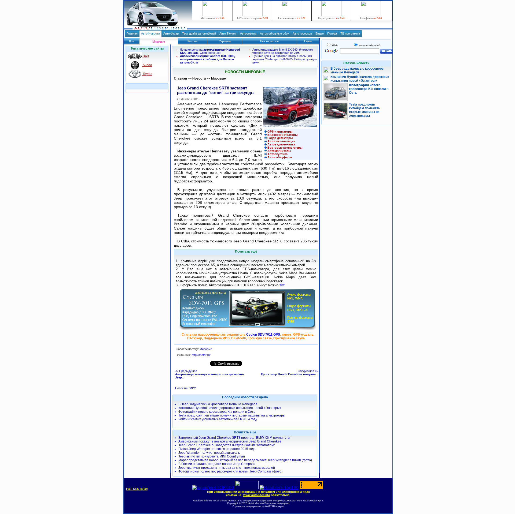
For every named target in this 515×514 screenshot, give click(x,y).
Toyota (147, 74)
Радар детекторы (280, 138)
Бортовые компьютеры (284, 147)
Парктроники (331, 18)
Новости (199, 78)
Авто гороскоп (302, 33)
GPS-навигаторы (252, 18)
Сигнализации (292, 18)
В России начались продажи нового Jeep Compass (216, 464)
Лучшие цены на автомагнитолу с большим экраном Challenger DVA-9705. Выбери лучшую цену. (284, 59)
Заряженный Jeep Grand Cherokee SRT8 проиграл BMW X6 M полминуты (234, 438)
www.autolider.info (256, 495)
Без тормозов (269, 41)
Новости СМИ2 (185, 388)
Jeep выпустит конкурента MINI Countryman (211, 456)
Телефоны (371, 18)
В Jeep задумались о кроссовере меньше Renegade (218, 404)
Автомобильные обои (274, 33)
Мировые (218, 78)
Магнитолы (212, 18)
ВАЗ (145, 56)
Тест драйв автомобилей (199, 33)
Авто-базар (171, 33)
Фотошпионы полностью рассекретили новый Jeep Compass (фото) (230, 471)
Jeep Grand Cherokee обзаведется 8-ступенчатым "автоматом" (226, 445)
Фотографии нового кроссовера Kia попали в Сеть (216, 412)
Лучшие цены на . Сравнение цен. (210, 51)
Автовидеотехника (281, 144)
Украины (225, 41)
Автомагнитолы (279, 150)
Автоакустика (277, 154)
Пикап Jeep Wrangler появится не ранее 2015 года (217, 449)
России (192, 41)
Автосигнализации (281, 141)
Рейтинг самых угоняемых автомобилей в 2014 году (217, 419)
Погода (332, 33)
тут (282, 285)
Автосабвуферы (279, 157)
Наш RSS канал (137, 488)
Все (131, 41)
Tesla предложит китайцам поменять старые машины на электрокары (231, 415)
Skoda (147, 65)
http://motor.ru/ (201, 355)
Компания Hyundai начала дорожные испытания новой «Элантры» (229, 408)
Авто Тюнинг (228, 33)
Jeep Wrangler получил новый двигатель (209, 453)
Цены (308, 41)
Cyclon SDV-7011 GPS (263, 334)
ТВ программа (350, 33)
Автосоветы (248, 33)
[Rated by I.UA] (247, 487)
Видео (319, 33)
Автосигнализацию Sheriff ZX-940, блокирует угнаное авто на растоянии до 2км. (282, 51)
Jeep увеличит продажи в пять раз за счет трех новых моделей (226, 468)
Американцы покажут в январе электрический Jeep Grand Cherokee (229, 441)
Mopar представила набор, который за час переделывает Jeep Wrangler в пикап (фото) (245, 460)
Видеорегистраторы (282, 134)
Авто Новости (150, 33)
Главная (132, 33)
